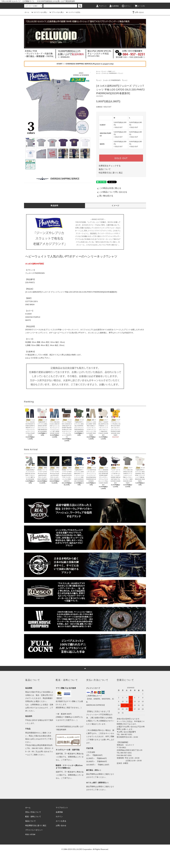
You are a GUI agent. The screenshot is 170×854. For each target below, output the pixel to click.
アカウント (103, 6)
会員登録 (115, 6)
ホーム (27, 12)
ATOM (32, 834)
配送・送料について (33, 817)
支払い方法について (33, 812)
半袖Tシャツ (111, 71)
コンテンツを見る (74, 12)
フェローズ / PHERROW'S (109, 73)
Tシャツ (104, 71)
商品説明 (54, 205)
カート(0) (141, 6)
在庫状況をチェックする (110, 166)
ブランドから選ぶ (58, 12)
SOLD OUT (121, 158)
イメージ (115, 205)
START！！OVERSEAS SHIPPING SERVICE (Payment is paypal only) (85, 64)
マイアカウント (62, 808)
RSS (27, 834)
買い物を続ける (106, 196)
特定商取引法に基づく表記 (111, 173)
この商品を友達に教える (110, 188)
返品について (105, 169)
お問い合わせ (139, 12)
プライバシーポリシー (34, 830)
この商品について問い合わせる (113, 192)
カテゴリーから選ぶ (40, 12)
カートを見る (61, 821)
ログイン (127, 6)
